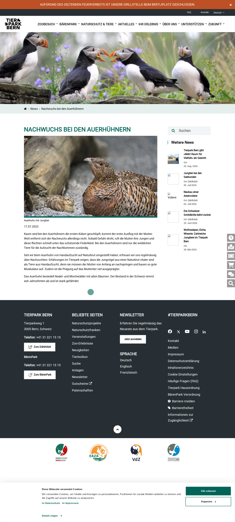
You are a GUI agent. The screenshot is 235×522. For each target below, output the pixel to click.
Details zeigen (50, 515)
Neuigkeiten (80, 350)
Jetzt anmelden (133, 339)
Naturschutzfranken (86, 330)
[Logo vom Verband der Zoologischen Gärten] (136, 452)
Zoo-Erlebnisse (82, 343)
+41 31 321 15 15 (48, 337)
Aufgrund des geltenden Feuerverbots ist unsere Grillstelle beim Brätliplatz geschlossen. (117, 4)
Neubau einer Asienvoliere (191, 193)
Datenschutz (52, 503)
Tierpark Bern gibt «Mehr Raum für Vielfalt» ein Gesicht (195, 154)
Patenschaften (82, 390)
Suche (76, 363)
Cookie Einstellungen (183, 374)
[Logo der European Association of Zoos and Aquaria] (99, 452)
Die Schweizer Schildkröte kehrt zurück (197, 212)
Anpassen (206, 501)
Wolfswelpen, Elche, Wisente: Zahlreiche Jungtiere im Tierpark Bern (196, 235)
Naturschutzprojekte (86, 323)
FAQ (189, 12)
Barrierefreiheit (182, 408)
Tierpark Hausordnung (184, 388)
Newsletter (80, 377)
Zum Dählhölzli (42, 346)
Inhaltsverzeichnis (181, 368)
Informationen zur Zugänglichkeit (186, 418)
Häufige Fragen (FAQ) (183, 381)
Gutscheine (82, 384)
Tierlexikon (80, 357)
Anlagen (78, 370)
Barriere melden (183, 401)
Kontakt (205, 12)
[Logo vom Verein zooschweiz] (61, 452)
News (34, 108)
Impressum (176, 354)
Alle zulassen (208, 491)
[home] (25, 108)
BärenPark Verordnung (184, 394)
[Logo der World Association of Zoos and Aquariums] (174, 452)
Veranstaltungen (84, 337)
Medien (173, 347)
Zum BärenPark (42, 374)
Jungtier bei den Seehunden (193, 175)
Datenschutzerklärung (183, 361)
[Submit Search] (173, 130)
